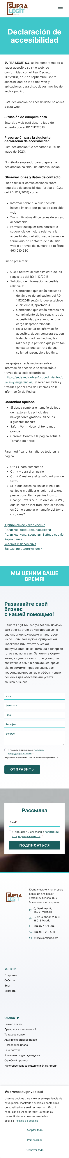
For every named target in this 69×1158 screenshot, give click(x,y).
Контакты (10, 990)
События (9, 980)
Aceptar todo (34, 1129)
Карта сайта (13, 539)
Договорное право (16, 1044)
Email (13, 822)
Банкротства (12, 1050)
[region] (34, 1122)
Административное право (20, 1039)
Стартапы (10, 975)
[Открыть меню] (60, 9)
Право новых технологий (20, 1029)
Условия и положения (20, 544)
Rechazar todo (34, 1150)
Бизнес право (13, 1024)
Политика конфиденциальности (27, 530)
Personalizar (34, 1139)
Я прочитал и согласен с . (35, 834)
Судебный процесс (16, 1060)
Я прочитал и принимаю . (26, 752)
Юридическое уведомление (24, 525)
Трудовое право (14, 1034)
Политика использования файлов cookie (33, 534)
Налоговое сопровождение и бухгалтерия (30, 1065)
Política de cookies (26, 1120)
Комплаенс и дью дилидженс (22, 1055)
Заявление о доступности (23, 548)
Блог (7, 985)
